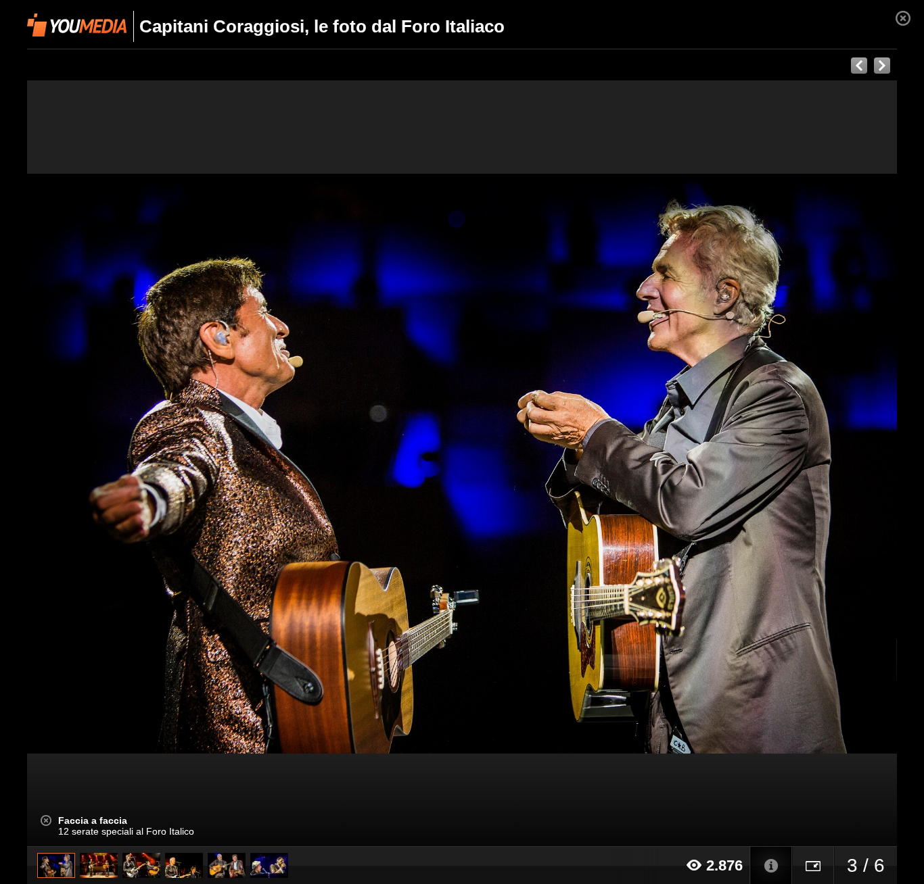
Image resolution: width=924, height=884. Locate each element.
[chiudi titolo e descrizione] (46, 820)
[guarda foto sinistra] (114, 463)
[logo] (76, 25)
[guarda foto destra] (549, 463)
